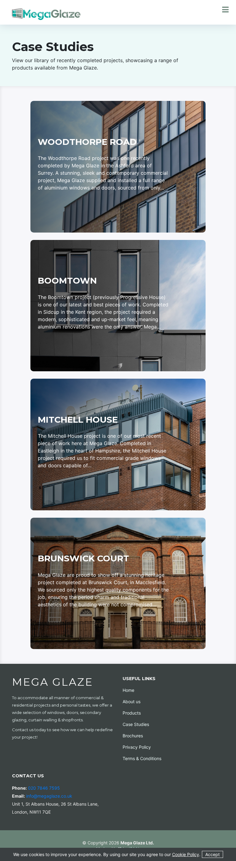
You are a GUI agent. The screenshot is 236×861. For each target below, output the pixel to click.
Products (132, 713)
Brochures (133, 735)
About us (131, 701)
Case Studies (136, 724)
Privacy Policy (137, 747)
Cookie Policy (185, 854)
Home (128, 690)
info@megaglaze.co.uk (49, 796)
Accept (212, 854)
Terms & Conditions (142, 758)
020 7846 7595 (44, 788)
